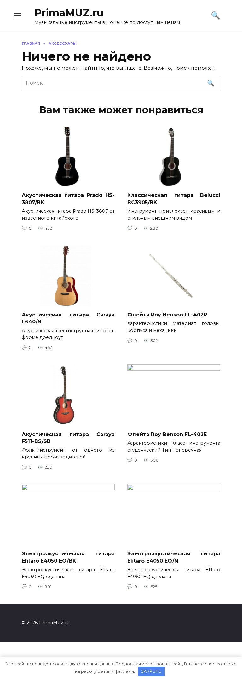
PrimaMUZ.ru (68, 13)
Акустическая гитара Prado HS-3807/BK (68, 198)
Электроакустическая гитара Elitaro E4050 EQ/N (173, 557)
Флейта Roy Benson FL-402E (167, 434)
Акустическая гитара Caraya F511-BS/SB (68, 437)
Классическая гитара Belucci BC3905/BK (173, 198)
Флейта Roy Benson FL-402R (167, 315)
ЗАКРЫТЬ (151, 671)
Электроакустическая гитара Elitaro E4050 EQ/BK (68, 557)
